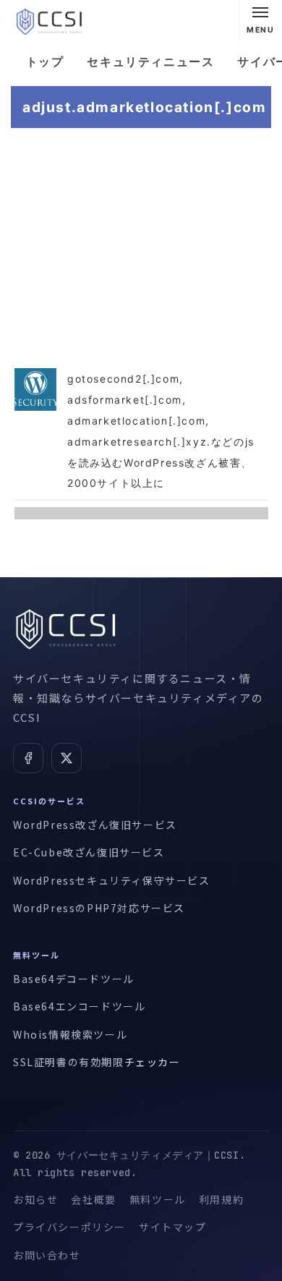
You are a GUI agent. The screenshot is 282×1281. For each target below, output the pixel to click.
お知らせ (35, 1199)
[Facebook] (28, 758)
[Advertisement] (141, 245)
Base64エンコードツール (79, 1006)
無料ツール (157, 1199)
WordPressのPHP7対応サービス (99, 908)
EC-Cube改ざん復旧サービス (89, 852)
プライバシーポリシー (69, 1227)
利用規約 (221, 1199)
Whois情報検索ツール (70, 1034)
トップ (45, 61)
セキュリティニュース (150, 61)
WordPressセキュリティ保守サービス (111, 880)
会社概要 (93, 1199)
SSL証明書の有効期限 (68, 1062)
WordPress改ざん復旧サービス (95, 824)
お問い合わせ (47, 1255)
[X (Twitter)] (66, 758)
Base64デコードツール (73, 978)
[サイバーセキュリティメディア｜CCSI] (49, 22)
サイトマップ (173, 1227)
